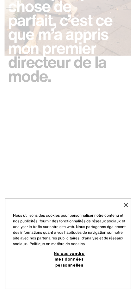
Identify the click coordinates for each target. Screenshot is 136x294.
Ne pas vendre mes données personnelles (69, 259)
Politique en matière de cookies (57, 243)
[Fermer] (126, 205)
